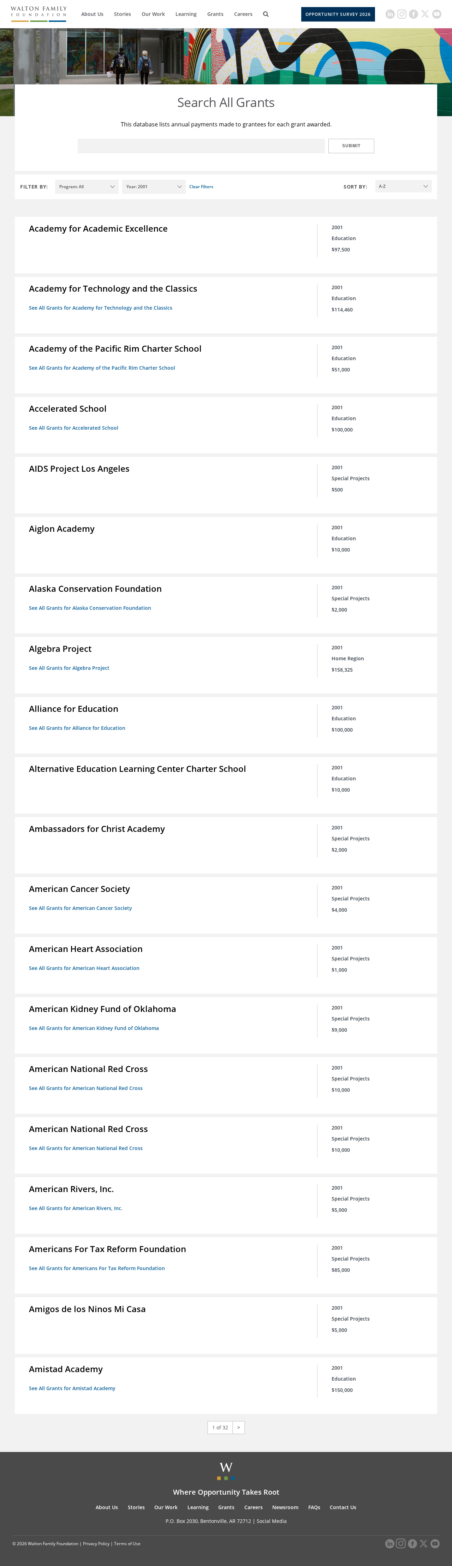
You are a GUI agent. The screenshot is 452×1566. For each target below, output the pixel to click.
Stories (122, 14)
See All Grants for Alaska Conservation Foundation (90, 608)
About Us (92, 14)
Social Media (272, 1521)
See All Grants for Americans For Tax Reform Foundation (97, 1268)
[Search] (266, 14)
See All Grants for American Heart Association (84, 968)
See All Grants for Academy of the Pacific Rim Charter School (102, 367)
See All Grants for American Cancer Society (80, 908)
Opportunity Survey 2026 (338, 14)
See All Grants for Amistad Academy (72, 1388)
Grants (215, 14)
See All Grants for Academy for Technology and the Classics (100, 307)
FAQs (314, 1507)
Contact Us (343, 1507)
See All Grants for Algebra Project (69, 668)
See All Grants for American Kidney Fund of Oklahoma (94, 1028)
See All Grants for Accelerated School (73, 427)
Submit (351, 145)
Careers (243, 14)
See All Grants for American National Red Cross (86, 1088)
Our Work (153, 14)
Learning (186, 14)
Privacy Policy (96, 1544)
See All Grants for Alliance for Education (77, 728)
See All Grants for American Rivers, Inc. (76, 1208)
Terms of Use (127, 1544)
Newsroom (285, 1507)
